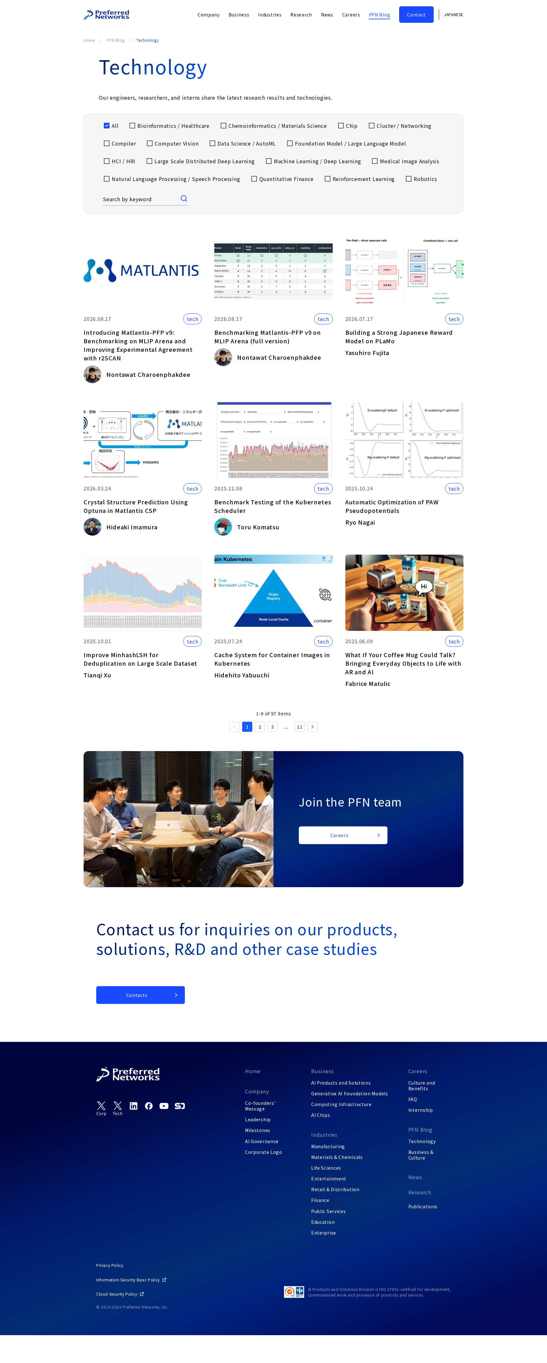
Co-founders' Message (260, 1105)
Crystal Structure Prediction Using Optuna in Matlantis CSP (136, 506)
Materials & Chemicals (337, 1157)
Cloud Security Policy (116, 1294)
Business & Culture (421, 1155)
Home (89, 40)
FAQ (412, 1099)
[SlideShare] (180, 1105)
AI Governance (262, 1141)
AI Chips (320, 1115)
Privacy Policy (109, 1265)
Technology (422, 1141)
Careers (418, 1071)
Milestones (257, 1130)
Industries (324, 1134)
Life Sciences (326, 1168)
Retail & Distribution (335, 1189)
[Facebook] (148, 1105)
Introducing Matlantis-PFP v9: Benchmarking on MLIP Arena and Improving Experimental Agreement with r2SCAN (138, 345)
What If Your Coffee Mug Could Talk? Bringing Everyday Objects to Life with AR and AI (403, 663)
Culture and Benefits (421, 1085)
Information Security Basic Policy (128, 1279)
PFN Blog (115, 40)
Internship (420, 1110)
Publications (422, 1206)
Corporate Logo (263, 1152)
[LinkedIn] (133, 1105)
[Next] (312, 727)
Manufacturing (328, 1146)
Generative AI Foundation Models (349, 1093)
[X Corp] (101, 1108)
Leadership (258, 1119)
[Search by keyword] (184, 199)
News (415, 1177)
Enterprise (323, 1232)
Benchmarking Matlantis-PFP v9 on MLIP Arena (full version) (267, 336)
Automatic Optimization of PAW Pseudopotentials (392, 506)
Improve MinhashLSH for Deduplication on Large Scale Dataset (140, 658)
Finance (320, 1200)
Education (323, 1222)
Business (322, 1071)
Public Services (328, 1211)
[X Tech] (118, 1108)
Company (257, 1091)
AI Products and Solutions (341, 1083)
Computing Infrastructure (341, 1104)
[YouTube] (164, 1105)
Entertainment (328, 1178)
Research (419, 1192)
